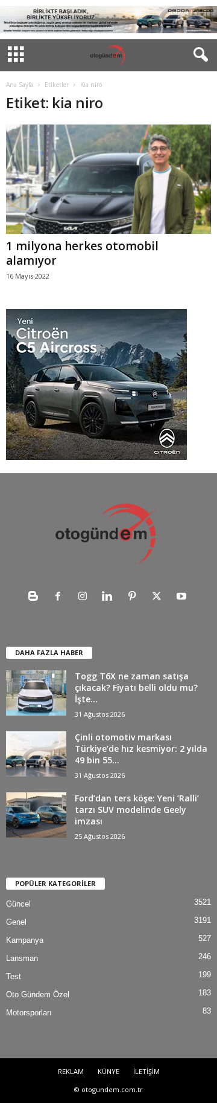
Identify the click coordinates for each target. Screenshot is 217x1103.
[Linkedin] (110, 597)
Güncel (18, 903)
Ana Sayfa (19, 84)
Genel (16, 922)
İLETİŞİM (146, 1071)
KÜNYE (108, 1071)
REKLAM (71, 1071)
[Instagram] (85, 597)
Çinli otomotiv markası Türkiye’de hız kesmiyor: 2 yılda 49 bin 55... (141, 748)
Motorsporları (29, 1012)
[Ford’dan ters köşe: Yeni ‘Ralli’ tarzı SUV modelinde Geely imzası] (36, 815)
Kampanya (24, 940)
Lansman (22, 958)
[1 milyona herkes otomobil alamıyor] (108, 179)
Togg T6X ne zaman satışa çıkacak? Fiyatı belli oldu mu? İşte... (136, 687)
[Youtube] (183, 597)
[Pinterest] (134, 597)
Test (13, 976)
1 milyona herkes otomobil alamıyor (82, 253)
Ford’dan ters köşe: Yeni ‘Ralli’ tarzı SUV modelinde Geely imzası (137, 809)
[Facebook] (60, 597)
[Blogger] (36, 597)
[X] (159, 597)
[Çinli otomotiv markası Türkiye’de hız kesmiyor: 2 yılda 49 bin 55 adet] (36, 754)
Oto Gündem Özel (37, 994)
